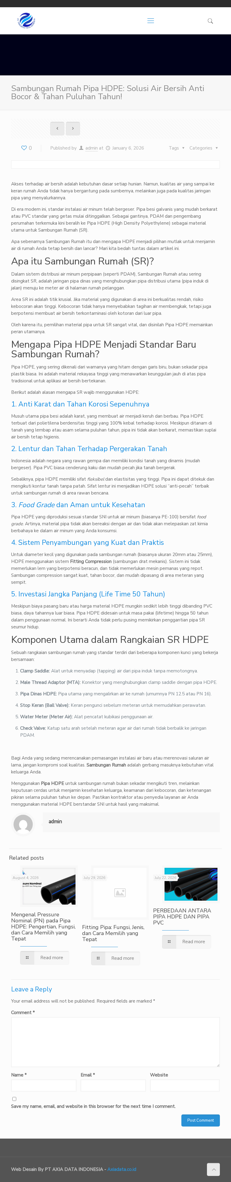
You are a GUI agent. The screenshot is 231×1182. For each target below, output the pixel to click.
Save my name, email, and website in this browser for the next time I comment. (93, 1106)
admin (91, 148)
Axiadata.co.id (121, 1169)
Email (88, 1075)
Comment (23, 1013)
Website (159, 1075)
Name (19, 1075)
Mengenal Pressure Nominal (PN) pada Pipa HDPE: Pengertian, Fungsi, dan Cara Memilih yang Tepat (43, 926)
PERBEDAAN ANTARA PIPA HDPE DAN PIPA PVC (182, 916)
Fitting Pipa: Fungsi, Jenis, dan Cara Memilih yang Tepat (113, 933)
